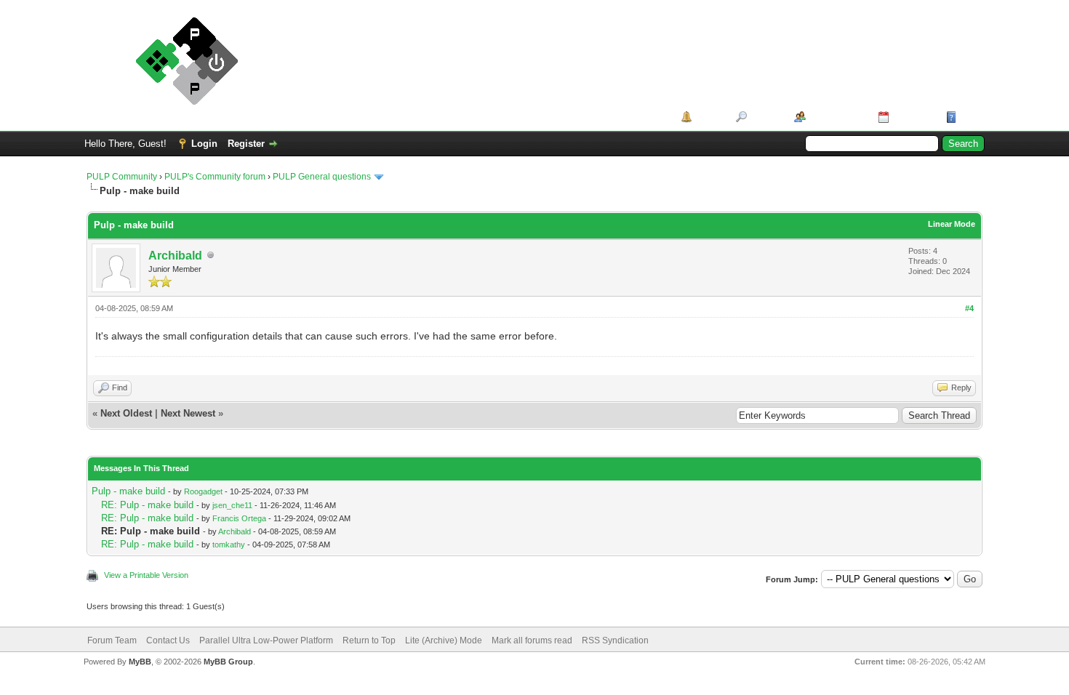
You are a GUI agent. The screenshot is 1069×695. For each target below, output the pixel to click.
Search (765, 116)
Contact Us (168, 640)
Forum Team (112, 640)
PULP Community (122, 177)
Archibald (175, 255)
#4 (969, 308)
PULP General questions (322, 177)
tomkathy (228, 544)
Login (204, 143)
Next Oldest (126, 413)
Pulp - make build (128, 491)
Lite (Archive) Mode (443, 640)
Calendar (912, 116)
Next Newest (188, 413)
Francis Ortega (239, 518)
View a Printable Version (146, 575)
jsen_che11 (232, 505)
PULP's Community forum (214, 177)
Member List (837, 116)
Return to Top (369, 640)
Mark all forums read (532, 640)
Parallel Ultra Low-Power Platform (266, 640)
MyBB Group (228, 661)
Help (970, 116)
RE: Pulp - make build (147, 504)
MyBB (140, 661)
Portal (708, 116)
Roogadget (203, 491)
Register (246, 143)
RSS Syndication (615, 640)
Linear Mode (951, 224)
